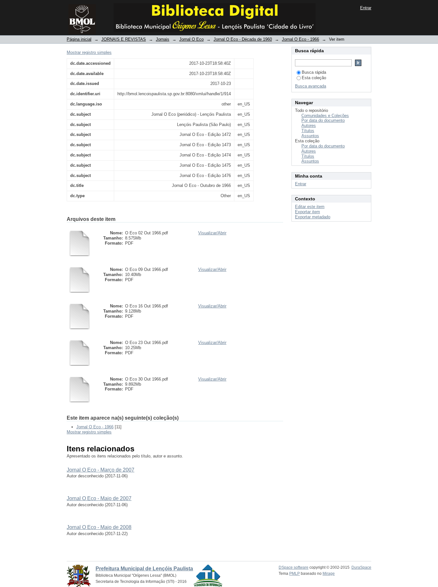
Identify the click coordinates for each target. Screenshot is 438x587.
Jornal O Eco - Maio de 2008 (99, 527)
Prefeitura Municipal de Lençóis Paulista (144, 568)
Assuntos (310, 135)
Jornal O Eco (191, 39)
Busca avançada (310, 86)
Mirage (329, 573)
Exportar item (307, 211)
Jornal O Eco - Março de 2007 (100, 470)
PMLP (294, 573)
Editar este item (309, 206)
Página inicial (79, 39)
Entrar (365, 7)
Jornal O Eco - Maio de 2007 (99, 498)
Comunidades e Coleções (325, 115)
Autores (308, 125)
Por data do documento (323, 120)
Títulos (307, 130)
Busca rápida (314, 72)
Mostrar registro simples (89, 52)
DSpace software (293, 567)
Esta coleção (314, 77)
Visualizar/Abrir (212, 233)
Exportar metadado (312, 216)
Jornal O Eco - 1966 (300, 39)
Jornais (162, 39)
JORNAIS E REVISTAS (123, 39)
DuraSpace (361, 567)
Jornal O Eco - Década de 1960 (243, 39)
